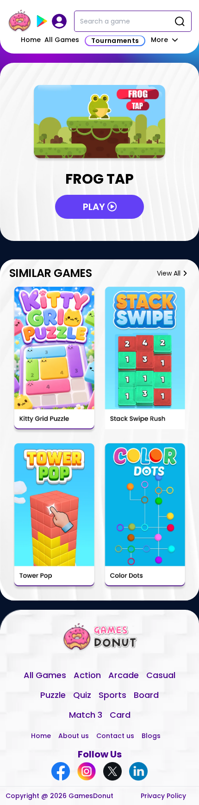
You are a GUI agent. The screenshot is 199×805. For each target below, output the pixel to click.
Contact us (115, 735)
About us (73, 735)
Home (31, 39)
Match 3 (85, 715)
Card (120, 715)
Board (146, 695)
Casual (160, 675)
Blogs (151, 735)
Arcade (123, 675)
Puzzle (53, 695)
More (160, 39)
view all (168, 273)
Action (87, 675)
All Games (61, 39)
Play (95, 206)
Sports (112, 695)
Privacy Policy (163, 795)
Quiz (82, 695)
